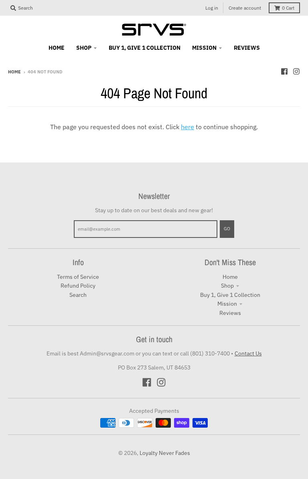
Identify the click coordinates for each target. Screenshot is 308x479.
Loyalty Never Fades (165, 453)
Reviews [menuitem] (247, 47)
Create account (245, 8)
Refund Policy (78, 285)
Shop (227, 285)
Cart (288, 8)
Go (227, 228)
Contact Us (248, 353)
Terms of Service (78, 276)
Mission (227, 303)
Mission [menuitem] (204, 47)
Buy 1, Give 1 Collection (230, 294)
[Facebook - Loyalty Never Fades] (284, 71)
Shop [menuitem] (83, 47)
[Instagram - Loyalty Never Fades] (296, 71)
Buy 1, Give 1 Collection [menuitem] (144, 47)
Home (14, 72)
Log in (211, 8)
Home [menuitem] (57, 47)
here (187, 127)
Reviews (230, 313)
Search (78, 294)
